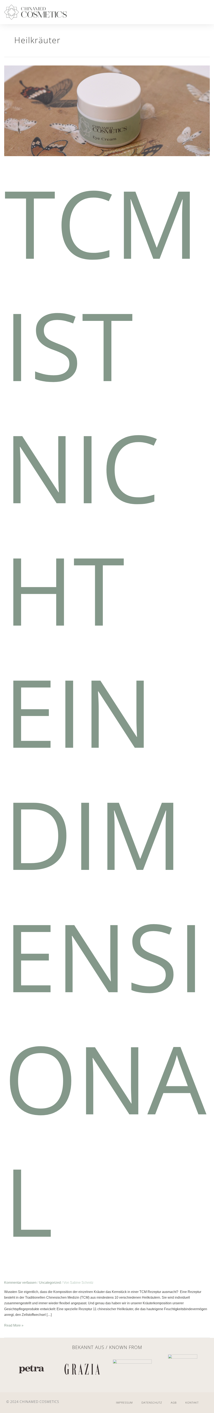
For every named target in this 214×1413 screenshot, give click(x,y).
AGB (174, 1402)
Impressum (124, 1402)
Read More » (13, 1325)
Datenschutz (151, 1402)
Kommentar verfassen (20, 1282)
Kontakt (192, 1402)
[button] (201, 13)
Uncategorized (50, 1282)
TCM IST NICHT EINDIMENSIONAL (105, 711)
